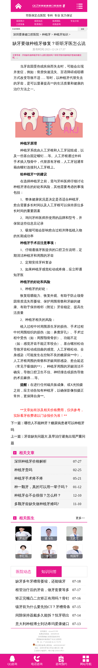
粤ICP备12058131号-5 (56, 651)
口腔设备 (20, 24)
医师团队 (56, 21)
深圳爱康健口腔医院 (26, 34)
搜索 (82, 29)
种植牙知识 (61, 34)
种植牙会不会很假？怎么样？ (37, 495)
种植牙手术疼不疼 (28, 478)
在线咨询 (56, 24)
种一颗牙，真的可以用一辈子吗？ (41, 487)
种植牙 (46, 34)
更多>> (80, 518)
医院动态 (38, 21)
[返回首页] (18, 6)
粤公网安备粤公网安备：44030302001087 (50, 645)
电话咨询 (37, 664)
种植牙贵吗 (23, 470)
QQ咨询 (12, 664)
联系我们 (38, 24)
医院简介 (20, 21)
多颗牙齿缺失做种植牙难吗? (36, 504)
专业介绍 (75, 21)
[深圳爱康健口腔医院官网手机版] (49, 6)
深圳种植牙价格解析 (30, 461)
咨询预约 (61, 664)
